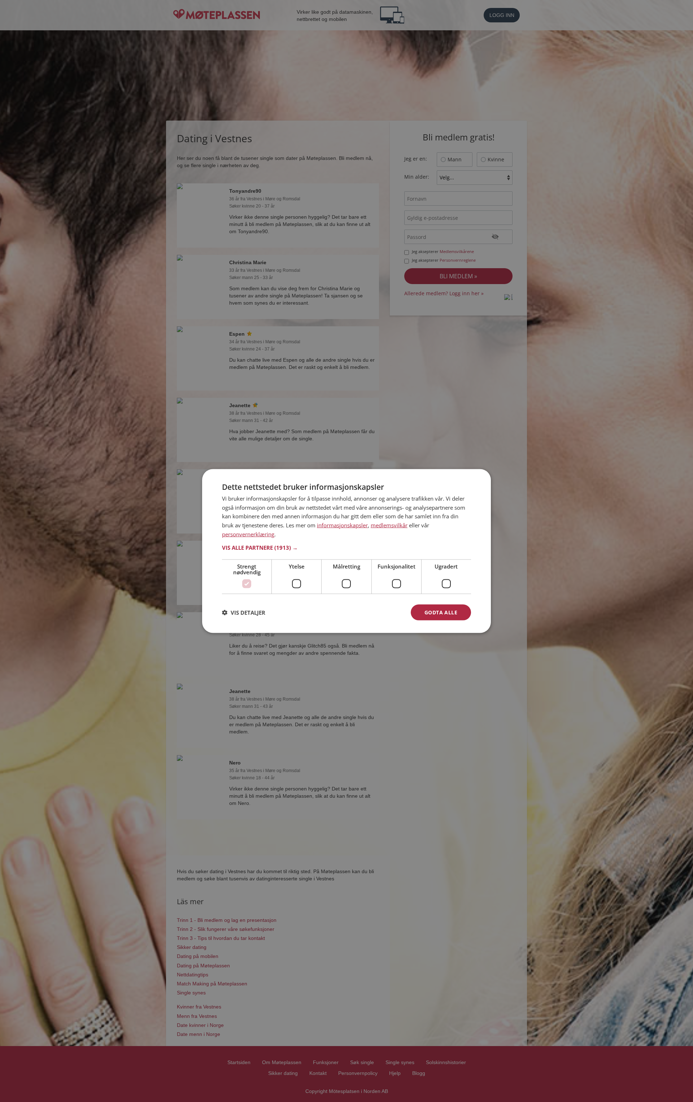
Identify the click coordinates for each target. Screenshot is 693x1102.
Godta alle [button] (440, 612)
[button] (346, 547)
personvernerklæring (248, 533)
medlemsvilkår (389, 525)
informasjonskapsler (342, 525)
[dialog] (346, 551)
